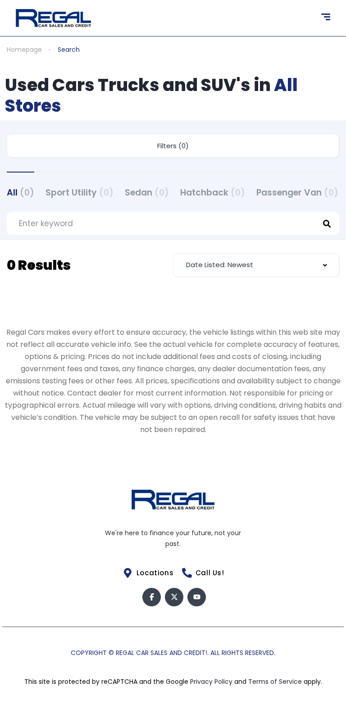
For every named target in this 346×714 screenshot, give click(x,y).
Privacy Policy (212, 681)
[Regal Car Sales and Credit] (53, 18)
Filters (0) (173, 145)
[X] (174, 597)
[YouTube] (196, 597)
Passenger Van (297, 192)
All (20, 192)
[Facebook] (151, 597)
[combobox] (256, 265)
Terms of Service (276, 681)
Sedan (147, 192)
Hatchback (212, 192)
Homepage (24, 49)
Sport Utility (80, 192)
